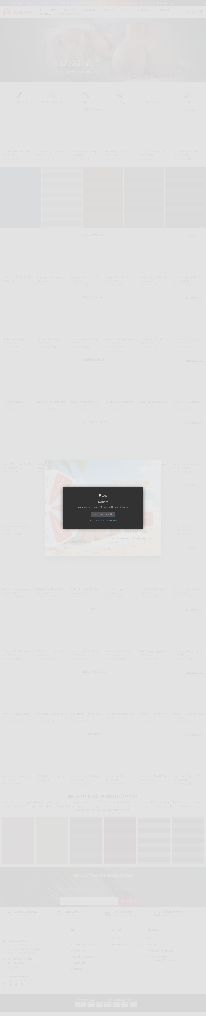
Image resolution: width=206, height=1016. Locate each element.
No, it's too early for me (103, 520)
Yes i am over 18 (103, 514)
